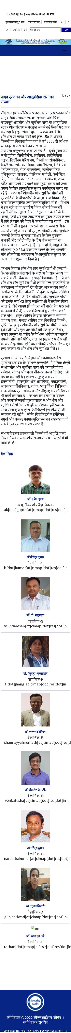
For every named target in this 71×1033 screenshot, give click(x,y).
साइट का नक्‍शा (50, 22)
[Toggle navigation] (64, 51)
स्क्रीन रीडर (34, 22)
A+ (62, 22)
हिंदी (25, 29)
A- (8, 29)
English (16, 29)
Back (66, 95)
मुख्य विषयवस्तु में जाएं (15, 22)
